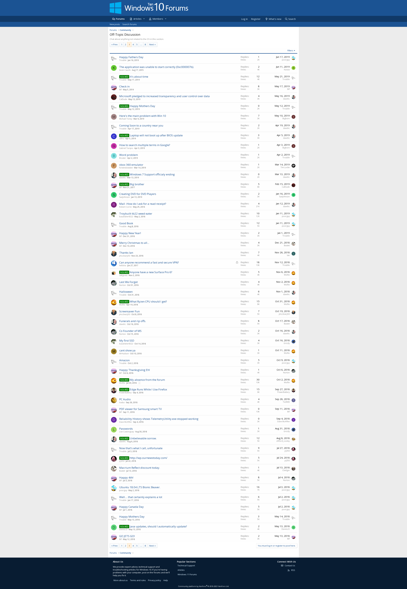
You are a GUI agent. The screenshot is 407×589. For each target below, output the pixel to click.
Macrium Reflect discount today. (139, 467)
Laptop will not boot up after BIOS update (156, 135)
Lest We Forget (128, 282)
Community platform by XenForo (203, 586)
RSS (293, 570)
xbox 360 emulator (131, 164)
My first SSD (126, 340)
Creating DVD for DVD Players (137, 194)
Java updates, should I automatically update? (158, 526)
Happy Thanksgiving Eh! (134, 370)
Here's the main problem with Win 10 (142, 116)
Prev (115, 44)
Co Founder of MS (130, 331)
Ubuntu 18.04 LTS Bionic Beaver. (139, 487)
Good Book (126, 223)
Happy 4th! (126, 477)
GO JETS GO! (127, 536)
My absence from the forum (147, 380)
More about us (121, 580)
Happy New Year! (130, 233)
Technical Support (186, 565)
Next (151, 44)
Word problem (128, 155)
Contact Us (289, 565)
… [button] (141, 44)
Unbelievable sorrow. (143, 438)
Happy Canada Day (131, 507)
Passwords (126, 428)
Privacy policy (154, 580)
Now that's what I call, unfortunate (140, 448)
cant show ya (127, 350)
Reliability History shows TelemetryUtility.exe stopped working (158, 419)
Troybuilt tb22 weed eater (135, 213)
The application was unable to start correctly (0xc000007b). (156, 67)
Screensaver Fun (129, 311)
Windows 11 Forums (187, 574)
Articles (137, 18)
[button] (144, 19)
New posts (115, 24)
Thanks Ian (126, 252)
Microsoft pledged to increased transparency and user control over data (164, 96)
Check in (124, 86)
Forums (120, 18)
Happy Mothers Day (142, 106)
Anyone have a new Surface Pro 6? (151, 272)
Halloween (126, 291)
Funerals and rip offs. (132, 321)
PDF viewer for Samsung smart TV (140, 409)
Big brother (137, 184)
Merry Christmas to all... (134, 243)
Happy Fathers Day (131, 57)
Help (165, 580)
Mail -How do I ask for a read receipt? (142, 204)
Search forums (129, 24)
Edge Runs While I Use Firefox (148, 389)
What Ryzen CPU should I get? (148, 301)
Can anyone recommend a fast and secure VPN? (149, 262)
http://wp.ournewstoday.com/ (148, 458)
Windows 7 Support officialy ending (152, 174)
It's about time (139, 76)
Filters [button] (290, 50)
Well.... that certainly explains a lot (140, 497)
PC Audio (125, 399)
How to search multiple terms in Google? (144, 145)
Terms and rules (138, 580)
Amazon (124, 360)
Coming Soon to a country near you (141, 125)
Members (157, 18)
